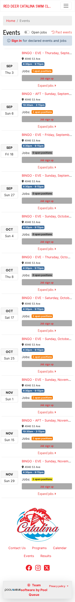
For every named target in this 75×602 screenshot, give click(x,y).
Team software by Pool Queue (34, 590)
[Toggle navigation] (66, 6)
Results (45, 556)
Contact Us (17, 548)
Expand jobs (46, 85)
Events (29, 556)
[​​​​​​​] (29, 569)
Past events (63, 32)
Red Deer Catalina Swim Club (27, 6)
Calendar (60, 548)
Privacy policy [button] (57, 585)
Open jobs (39, 32)
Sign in (16, 41)
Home (10, 21)
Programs (39, 548)
